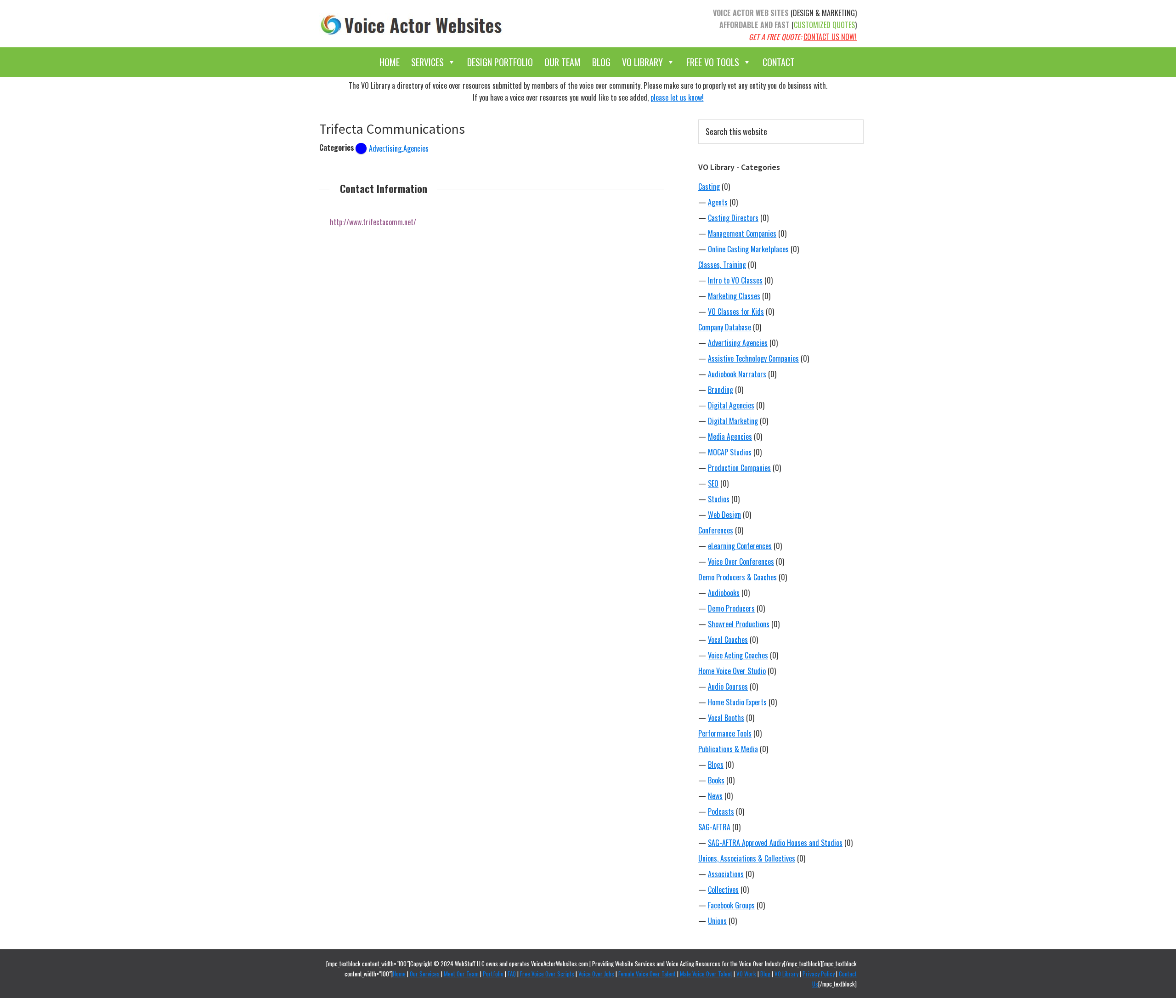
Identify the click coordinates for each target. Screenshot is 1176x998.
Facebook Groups (731, 905)
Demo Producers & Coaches (737, 577)
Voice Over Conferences (741, 561)
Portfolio (493, 973)
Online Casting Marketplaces (748, 249)
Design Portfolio (500, 62)
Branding (720, 389)
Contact (779, 62)
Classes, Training (722, 264)
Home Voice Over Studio (732, 670)
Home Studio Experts (737, 702)
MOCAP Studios (730, 452)
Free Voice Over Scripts (547, 973)
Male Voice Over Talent (706, 973)
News (715, 795)
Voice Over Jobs (596, 973)
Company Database (724, 327)
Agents (718, 202)
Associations (726, 873)
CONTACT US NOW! (830, 36)
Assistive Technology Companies (753, 358)
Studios (718, 499)
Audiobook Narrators (737, 374)
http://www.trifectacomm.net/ (373, 221)
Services (427, 62)
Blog (601, 62)
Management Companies (742, 233)
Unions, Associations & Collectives (746, 858)
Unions (717, 920)
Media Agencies (730, 436)
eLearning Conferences (740, 545)
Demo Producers (731, 608)
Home (389, 62)
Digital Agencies (731, 405)
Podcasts (721, 811)
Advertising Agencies (738, 342)
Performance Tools (725, 733)
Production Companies (739, 467)
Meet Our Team (461, 973)
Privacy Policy (819, 973)
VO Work (746, 973)
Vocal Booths (726, 717)
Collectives (723, 889)
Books (716, 780)
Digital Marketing (733, 420)
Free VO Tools (712, 62)
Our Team (562, 62)
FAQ (512, 973)
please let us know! (677, 97)
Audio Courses (728, 686)
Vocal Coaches (728, 639)
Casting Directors (733, 217)
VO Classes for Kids (736, 311)
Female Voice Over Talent (647, 973)
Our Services (425, 973)
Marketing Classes (734, 295)
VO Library (642, 62)
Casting (709, 186)
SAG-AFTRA (714, 827)
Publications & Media (728, 748)
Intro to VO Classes (735, 280)
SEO (713, 483)
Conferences (715, 530)
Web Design (724, 514)
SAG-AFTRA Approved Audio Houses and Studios (775, 842)
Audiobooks (724, 592)
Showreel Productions (738, 623)
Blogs (716, 764)
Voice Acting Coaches (738, 655)
